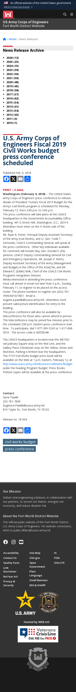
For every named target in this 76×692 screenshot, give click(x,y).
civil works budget (20, 441)
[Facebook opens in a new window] (5, 541)
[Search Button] (63, 14)
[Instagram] (13, 541)
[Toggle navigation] (70, 14)
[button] (19, 7)
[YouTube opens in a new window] (21, 541)
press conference (19, 449)
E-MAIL (19, 190)
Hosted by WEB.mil (36, 622)
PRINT (7, 190)
